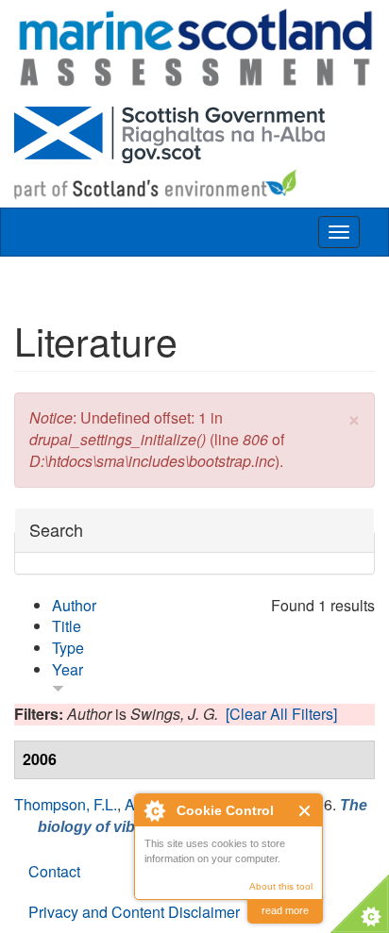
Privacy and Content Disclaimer (134, 912)
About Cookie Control (154, 810)
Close (305, 811)
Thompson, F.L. (65, 804)
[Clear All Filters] (281, 714)
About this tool (281, 886)
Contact (54, 871)
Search (56, 529)
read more (285, 910)
